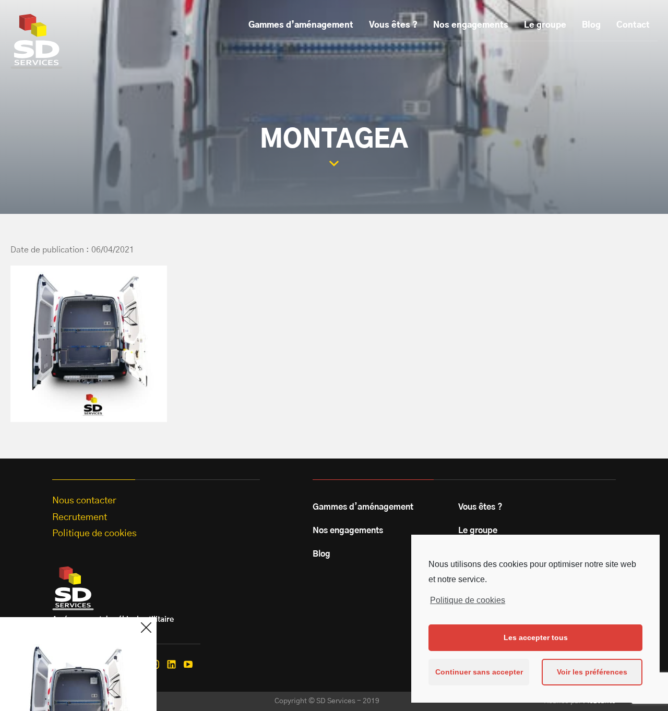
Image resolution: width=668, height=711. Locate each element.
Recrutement (79, 517)
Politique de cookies (467, 600)
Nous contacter (84, 500)
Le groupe (545, 25)
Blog (591, 25)
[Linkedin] (171, 664)
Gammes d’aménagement (300, 25)
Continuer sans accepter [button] (479, 672)
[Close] (146, 627)
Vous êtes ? (393, 25)
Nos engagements (470, 25)
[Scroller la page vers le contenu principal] (334, 163)
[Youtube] (188, 664)
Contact (633, 25)
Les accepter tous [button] (536, 637)
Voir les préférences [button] (592, 672)
